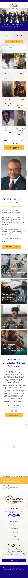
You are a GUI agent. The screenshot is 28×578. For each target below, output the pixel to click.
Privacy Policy (7, 569)
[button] (14, 487)
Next (15, 411)
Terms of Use (14, 569)
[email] (14, 516)
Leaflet (4, 476)
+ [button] (26, 421)
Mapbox (26, 476)
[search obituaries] (24, 47)
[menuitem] (13, 525)
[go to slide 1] (13, 190)
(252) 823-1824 (14, 508)
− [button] (26, 423)
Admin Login (22, 569)
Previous (12, 411)
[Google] (18, 516)
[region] (14, 448)
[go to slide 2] (14, 190)
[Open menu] (25, 5)
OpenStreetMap (13, 476)
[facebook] (10, 516)
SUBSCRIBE (14, 560)
